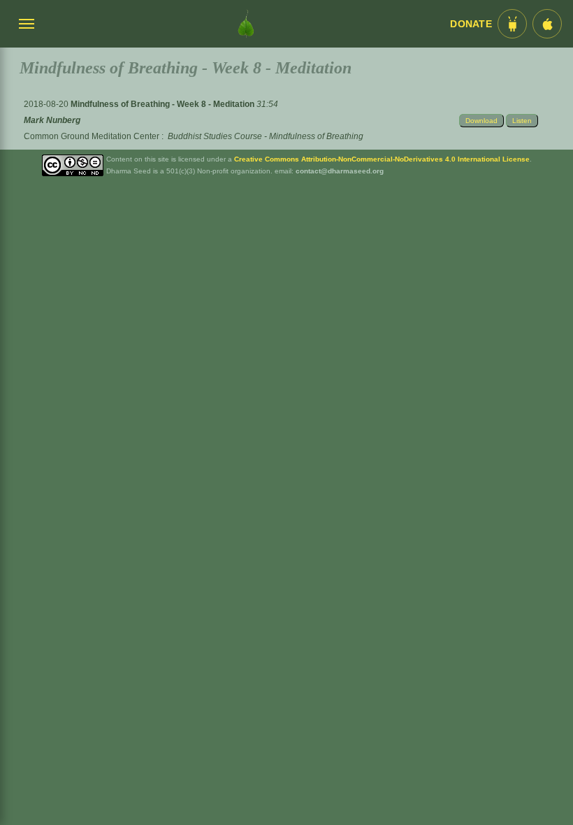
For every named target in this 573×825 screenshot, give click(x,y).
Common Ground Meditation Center (91, 136)
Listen (522, 120)
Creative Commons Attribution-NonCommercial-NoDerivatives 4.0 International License (382, 159)
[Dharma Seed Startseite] (246, 23)
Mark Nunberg (52, 120)
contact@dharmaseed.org (340, 171)
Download (481, 120)
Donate (471, 24)
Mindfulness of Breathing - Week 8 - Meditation (163, 104)
